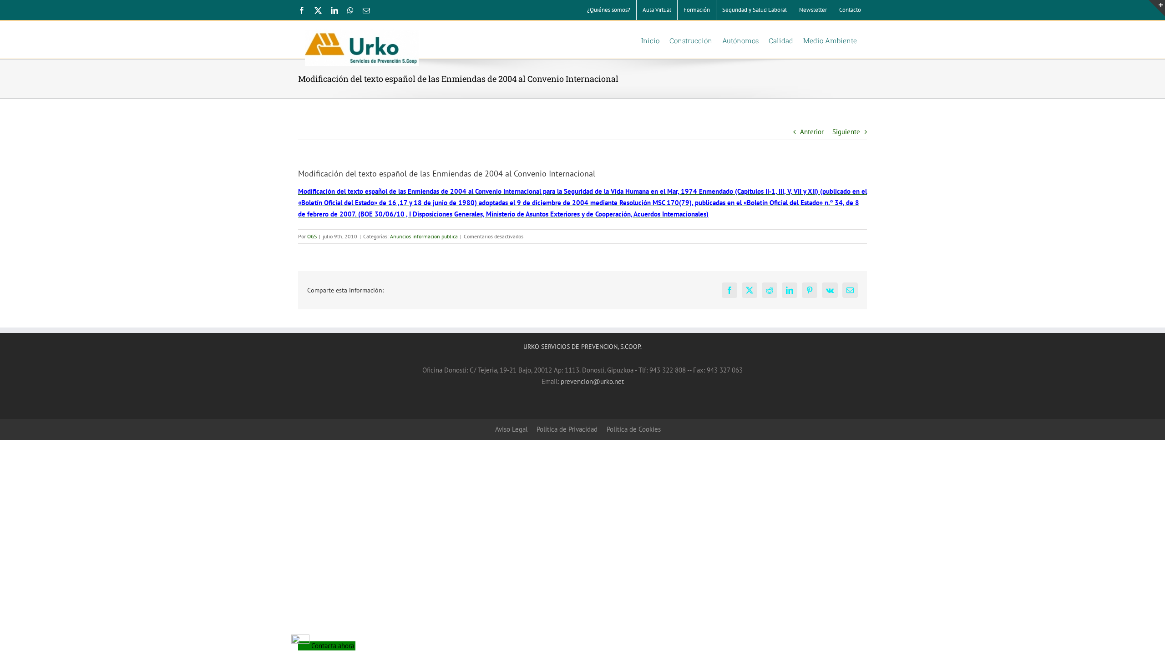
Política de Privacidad (567, 429)
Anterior (812, 131)
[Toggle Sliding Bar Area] (1157, 8)
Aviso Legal (511, 429)
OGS (312, 236)
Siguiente (846, 131)
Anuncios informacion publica (424, 236)
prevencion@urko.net (592, 381)
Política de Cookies (634, 429)
